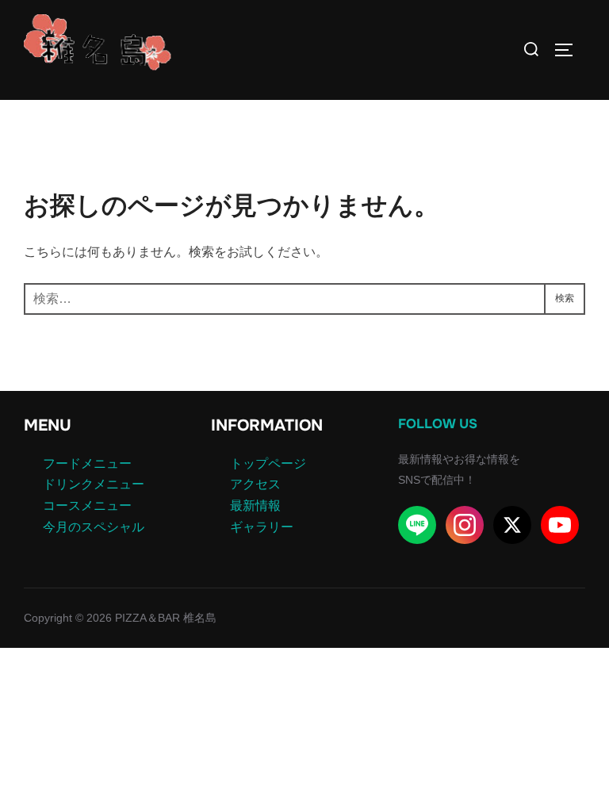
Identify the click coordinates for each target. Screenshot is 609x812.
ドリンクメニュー (93, 484)
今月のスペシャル (93, 527)
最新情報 (255, 505)
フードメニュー (87, 463)
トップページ (268, 463)
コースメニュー (87, 505)
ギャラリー (261, 527)
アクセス (255, 484)
